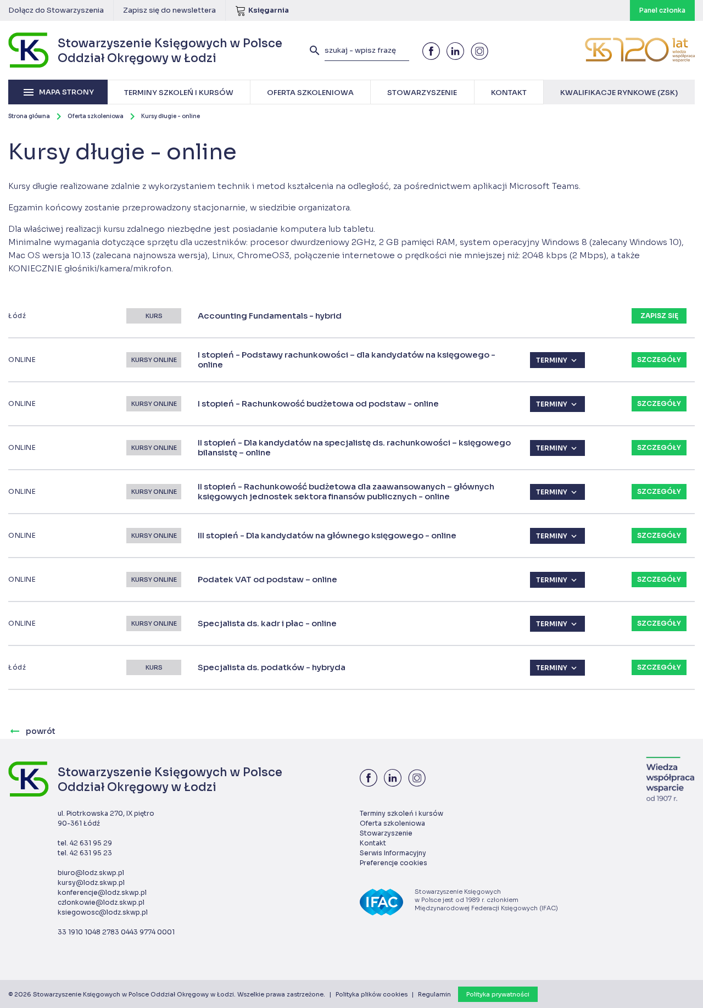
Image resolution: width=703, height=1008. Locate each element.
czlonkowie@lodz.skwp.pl (101, 902)
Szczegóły (659, 359)
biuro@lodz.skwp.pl (91, 872)
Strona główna (29, 116)
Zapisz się (659, 315)
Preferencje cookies (393, 863)
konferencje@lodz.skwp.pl (102, 892)
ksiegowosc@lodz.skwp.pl (103, 912)
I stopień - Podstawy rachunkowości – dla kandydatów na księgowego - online (346, 360)
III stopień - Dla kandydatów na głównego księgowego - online (327, 536)
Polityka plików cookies (372, 994)
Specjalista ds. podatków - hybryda (271, 667)
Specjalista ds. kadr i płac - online (267, 623)
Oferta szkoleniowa (96, 116)
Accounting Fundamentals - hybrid (270, 316)
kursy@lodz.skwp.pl (91, 882)
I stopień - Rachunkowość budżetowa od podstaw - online (318, 404)
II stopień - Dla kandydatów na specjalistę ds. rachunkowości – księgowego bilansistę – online (354, 448)
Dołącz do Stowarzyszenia (56, 10)
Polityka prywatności (497, 994)
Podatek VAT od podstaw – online (267, 579)
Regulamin (434, 994)
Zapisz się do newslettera (169, 10)
